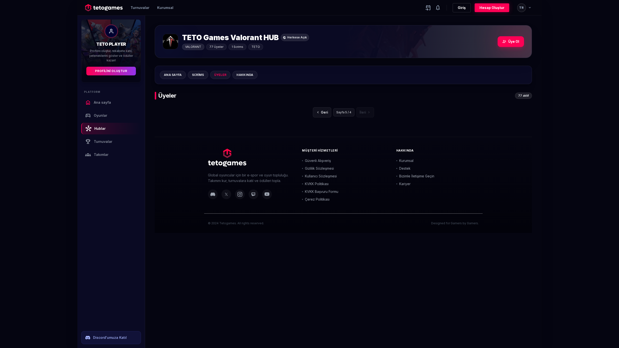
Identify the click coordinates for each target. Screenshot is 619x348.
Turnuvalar (140, 8)
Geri (322, 112)
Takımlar (96, 154)
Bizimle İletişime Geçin (416, 176)
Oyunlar (96, 115)
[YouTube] (267, 194)
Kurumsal (165, 8)
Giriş (462, 8)
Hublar (96, 128)
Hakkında (244, 75)
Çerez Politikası (317, 199)
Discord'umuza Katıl (110, 337)
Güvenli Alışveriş (318, 161)
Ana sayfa (98, 102)
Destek (405, 168)
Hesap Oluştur (491, 8)
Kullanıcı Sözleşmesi (321, 176)
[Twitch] (253, 194)
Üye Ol (510, 41)
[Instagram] (240, 194)
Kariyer (405, 184)
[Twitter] (226, 194)
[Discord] (213, 194)
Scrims (198, 75)
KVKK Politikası (317, 184)
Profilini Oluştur (111, 71)
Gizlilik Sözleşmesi (319, 168)
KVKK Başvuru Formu (321, 191)
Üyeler (220, 75)
